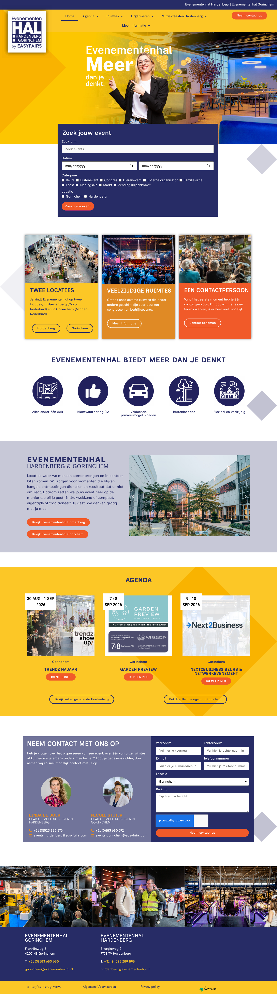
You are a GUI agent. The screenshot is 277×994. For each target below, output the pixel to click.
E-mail (161, 758)
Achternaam (213, 743)
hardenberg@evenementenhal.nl (125, 969)
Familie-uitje (193, 180)
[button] (133, 496)
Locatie (67, 191)
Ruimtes (112, 16)
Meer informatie (134, 25)
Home (69, 16)
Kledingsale (88, 185)
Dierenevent (132, 180)
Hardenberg (97, 196)
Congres (110, 180)
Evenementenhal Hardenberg (207, 4)
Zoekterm (69, 141)
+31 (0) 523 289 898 (119, 961)
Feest (70, 185)
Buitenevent (89, 180)
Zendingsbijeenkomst (134, 185)
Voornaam (163, 743)
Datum (67, 158)
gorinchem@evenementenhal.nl (49, 969)
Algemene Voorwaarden (99, 986)
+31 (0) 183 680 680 (44, 961)
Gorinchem (74, 196)
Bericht (161, 789)
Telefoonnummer (216, 758)
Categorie (69, 175)
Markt (107, 185)
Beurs (70, 180)
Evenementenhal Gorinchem (253, 4)
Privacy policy (150, 986)
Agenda (88, 16)
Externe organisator (162, 180)
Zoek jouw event (78, 206)
